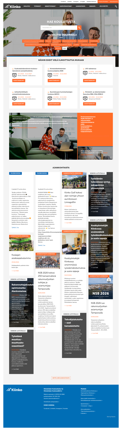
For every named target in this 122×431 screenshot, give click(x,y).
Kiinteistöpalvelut (82, 41)
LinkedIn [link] (69, 1)
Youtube (65, 408)
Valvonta (48, 41)
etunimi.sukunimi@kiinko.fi (51, 398)
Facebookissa (15, 173)
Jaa (18, 227)
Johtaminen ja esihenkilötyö (88, 44)
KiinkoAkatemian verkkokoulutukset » (91, 400)
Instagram (59, 408)
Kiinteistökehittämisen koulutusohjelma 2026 (57, 70)
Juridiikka (76, 44)
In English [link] (82, 1)
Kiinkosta (92, 6)
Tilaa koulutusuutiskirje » (88, 411)
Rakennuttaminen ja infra (69, 41)
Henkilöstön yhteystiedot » (51, 402)
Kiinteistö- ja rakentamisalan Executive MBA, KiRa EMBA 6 (94, 93)
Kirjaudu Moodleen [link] (103, 1)
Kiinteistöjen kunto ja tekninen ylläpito (61, 44)
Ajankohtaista (80, 6)
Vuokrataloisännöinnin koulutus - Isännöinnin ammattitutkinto (25, 70)
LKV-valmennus (90, 68)
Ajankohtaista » (85, 404)
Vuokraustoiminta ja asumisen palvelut (33, 41)
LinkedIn (52, 408)
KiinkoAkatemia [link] (114, 1)
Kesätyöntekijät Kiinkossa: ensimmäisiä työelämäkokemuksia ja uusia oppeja (102, 232)
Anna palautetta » (86, 409)
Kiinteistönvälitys (94, 41)
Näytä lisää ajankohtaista (61, 378)
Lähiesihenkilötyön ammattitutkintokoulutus (21, 93)
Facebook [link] (63, 1)
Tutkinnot (37, 6)
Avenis (113, 416)
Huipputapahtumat (66, 6)
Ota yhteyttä (104, 6)
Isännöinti (58, 48)
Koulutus (27, 6)
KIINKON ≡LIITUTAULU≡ (97, 173)
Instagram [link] (76, 1)
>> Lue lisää (67, 223)
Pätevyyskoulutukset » (87, 395)
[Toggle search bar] (116, 6)
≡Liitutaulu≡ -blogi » (86, 406)
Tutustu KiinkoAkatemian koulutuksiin (24, 127)
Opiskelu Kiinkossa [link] (91, 1)
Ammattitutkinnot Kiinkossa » (89, 391)
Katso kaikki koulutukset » (88, 398)
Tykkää (14, 227)
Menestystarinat (50, 6)
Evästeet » (84, 413)
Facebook (46, 408)
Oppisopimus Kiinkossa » (88, 393)
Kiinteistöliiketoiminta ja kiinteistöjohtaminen (37, 44)
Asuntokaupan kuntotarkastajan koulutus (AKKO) (60, 93)
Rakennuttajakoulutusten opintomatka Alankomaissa (25, 288)
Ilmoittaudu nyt (18, 80)
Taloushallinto (56, 41)
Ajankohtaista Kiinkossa (72, 173)
